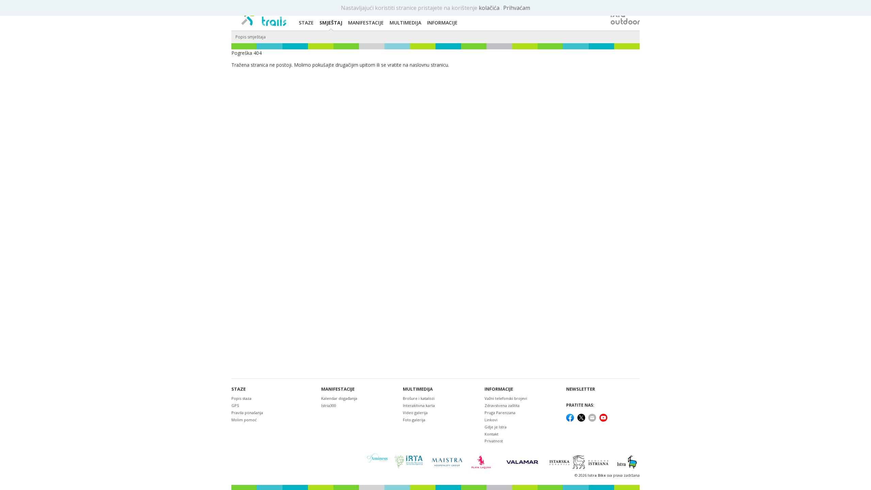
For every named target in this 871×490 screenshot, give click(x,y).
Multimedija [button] (405, 22)
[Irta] (408, 462)
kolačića (490, 8)
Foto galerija (414, 419)
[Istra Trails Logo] (263, 15)
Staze (238, 389)
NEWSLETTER (580, 389)
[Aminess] (377, 462)
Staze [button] (306, 22)
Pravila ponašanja (247, 412)
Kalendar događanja (339, 398)
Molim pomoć (244, 419)
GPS (235, 405)
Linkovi (490, 419)
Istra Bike (597, 475)
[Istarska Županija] (579, 462)
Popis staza (241, 398)
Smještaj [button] (330, 22)
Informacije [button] (442, 22)
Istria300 (328, 405)
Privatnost (493, 440)
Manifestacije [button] (366, 22)
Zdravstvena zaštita (502, 405)
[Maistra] (447, 462)
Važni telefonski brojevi (505, 398)
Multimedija (418, 389)
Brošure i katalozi (418, 398)
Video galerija (415, 412)
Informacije (498, 389)
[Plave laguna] (483, 462)
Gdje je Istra (495, 426)
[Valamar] (522, 462)
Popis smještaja (250, 37)
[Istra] (627, 462)
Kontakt (491, 434)
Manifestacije (338, 389)
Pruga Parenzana (499, 412)
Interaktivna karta (419, 405)
